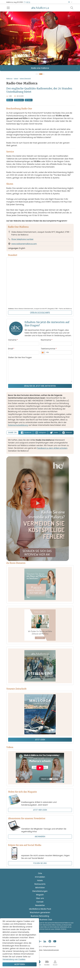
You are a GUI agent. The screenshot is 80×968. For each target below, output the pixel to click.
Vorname (13, 340)
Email (11, 348)
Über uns (40, 898)
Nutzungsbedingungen (51, 950)
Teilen (30, 100)
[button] (43, 352)
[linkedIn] (45, 941)
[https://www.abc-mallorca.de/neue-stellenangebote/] (40, 666)
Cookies (39, 950)
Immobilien (40, 877)
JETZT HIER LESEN (40, 810)
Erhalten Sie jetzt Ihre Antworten (40, 386)
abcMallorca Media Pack (40, 909)
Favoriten (20, 100)
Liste (10, 100)
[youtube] (55, 941)
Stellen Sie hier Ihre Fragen (20, 357)
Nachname (46, 340)
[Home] (40, 8)
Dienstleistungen (40, 891)
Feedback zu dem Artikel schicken (52, 448)
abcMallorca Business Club (40, 919)
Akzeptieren (19, 964)
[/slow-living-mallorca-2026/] (40, 714)
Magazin (40, 894)
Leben (16, 78)
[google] (40, 941)
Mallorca (9, 78)
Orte (40, 873)
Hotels (40, 880)
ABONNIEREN (40, 836)
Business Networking (40, 916)
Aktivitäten (40, 887)
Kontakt (40, 902)
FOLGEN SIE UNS (40, 863)
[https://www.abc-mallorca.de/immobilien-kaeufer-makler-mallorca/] (40, 625)
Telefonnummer (49, 348)
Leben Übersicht (25, 78)
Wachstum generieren (40, 912)
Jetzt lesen (40, 739)
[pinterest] (50, 941)
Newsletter (40, 905)
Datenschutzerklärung (18, 425)
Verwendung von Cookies (13, 959)
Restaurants (39, 884)
